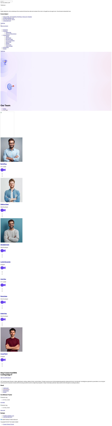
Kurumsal (5, 31)
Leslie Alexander (6, 262)
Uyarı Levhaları (9, 46)
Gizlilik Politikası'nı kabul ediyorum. (10, 419)
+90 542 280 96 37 (7, 417)
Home (4, 108)
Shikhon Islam (5, 204)
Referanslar (6, 47)
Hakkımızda (8, 32)
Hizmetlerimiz (6, 35)
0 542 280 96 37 (7, 21)
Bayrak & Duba (9, 39)
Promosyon (8, 44)
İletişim (4, 48)
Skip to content (4, 26)
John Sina (3, 279)
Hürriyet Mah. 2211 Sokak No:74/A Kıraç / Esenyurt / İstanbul (17, 16)
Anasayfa (5, 29)
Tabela (7, 36)
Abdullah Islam (5, 244)
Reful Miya (4, 164)
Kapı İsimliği (8, 42)
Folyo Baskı (3, 402)
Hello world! (3, 410)
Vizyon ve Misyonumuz (11, 33)
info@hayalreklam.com (8, 18)
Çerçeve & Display (10, 40)
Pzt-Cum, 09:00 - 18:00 (9, 19)
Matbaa (7, 43)
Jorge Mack (4, 354)
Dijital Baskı (8, 38)
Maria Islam (4, 296)
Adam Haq (4, 313)
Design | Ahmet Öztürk (8, 424)
